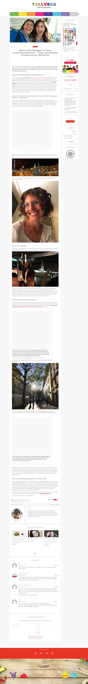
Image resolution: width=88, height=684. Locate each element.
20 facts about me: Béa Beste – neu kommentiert (19, 539)
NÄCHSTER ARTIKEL (54, 504)
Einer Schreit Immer (34, 79)
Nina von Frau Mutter (48, 103)
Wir (65, 14)
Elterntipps (22, 14)
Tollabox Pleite (21, 482)
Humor (56, 14)
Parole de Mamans (44, 493)
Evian (27, 306)
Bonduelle (35, 306)
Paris (23, 501)
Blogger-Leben (41, 66)
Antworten (57, 565)
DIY (31, 14)
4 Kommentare (22, 499)
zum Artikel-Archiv (70, 121)
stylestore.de (61, 669)
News (14, 14)
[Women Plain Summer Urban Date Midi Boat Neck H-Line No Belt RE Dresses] (75, 132)
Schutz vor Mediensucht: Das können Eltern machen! (70, 112)
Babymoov (30, 306)
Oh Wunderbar (36, 77)
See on (68, 141)
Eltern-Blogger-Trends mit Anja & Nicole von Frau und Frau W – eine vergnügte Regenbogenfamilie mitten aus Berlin (34, 541)
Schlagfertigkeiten (21, 79)
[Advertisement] (34, 63)
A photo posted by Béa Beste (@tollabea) (25, 150)
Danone (23, 306)
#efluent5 (25, 71)
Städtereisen (28, 501)
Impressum (25, 669)
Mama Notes (42, 77)
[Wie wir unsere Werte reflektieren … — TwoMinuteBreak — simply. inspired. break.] (66, 137)
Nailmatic (40, 306)
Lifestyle (48, 14)
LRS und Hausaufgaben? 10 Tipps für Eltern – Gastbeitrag (70, 108)
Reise (25, 501)
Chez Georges (42, 411)
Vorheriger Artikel (17, 504)
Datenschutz (74, 14)
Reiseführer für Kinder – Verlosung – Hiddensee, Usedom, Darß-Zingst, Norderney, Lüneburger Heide (51, 540)
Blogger (15, 501)
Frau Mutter (48, 77)
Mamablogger (19, 501)
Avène (53, 305)
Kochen (39, 14)
